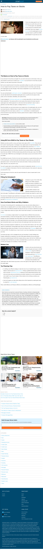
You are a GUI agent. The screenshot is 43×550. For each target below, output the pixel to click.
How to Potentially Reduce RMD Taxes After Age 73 (12, 395)
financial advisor (18, 270)
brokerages (33, 228)
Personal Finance (5, 469)
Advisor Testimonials (25, 502)
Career (3, 440)
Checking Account (5, 442)
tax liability (21, 80)
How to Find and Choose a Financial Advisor (11, 405)
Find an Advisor (39, 1)
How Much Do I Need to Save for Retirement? (11, 410)
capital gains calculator (17, 93)
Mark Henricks (5, 290)
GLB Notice (23, 517)
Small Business (5, 478)
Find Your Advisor (24, 135)
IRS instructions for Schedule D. (11, 199)
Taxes (3, 483)
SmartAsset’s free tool (15, 272)
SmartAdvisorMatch (25, 506)
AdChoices (23, 515)
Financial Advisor (5, 456)
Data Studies (4, 449)
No (4, 314)
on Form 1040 (28, 250)
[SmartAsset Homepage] (20, 1)
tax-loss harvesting (31, 104)
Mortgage (4, 467)
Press (22, 504)
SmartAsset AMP (24, 500)
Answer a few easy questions (9, 123)
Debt (3, 451)
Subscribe (21, 427)
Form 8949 (32, 143)
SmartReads (24, 497)
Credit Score (4, 446)
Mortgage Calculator (6, 412)
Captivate (23, 499)
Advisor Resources (5, 435)
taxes (26, 25)
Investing (3, 462)
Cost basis (3, 214)
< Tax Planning (3, 4)
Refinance (4, 474)
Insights (3, 458)
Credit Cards (4, 444)
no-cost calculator (13, 282)
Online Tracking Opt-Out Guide (27, 518)
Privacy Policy (24, 513)
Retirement (4, 476)
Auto (3, 437)
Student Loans (5, 481)
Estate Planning (5, 453)
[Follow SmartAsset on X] (3, 514)
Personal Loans (5, 472)
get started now (13, 277)
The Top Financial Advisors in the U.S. (10, 408)
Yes (4, 313)
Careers (3, 495)
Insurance (4, 460)
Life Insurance (4, 465)
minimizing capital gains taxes (15, 99)
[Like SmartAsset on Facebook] (3, 512)
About (23, 495)
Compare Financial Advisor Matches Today (11, 403)
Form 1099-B (37, 146)
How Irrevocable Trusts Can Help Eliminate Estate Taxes (13, 397)
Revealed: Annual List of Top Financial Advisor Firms (12, 393)
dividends (22, 110)
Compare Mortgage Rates (7, 415)
